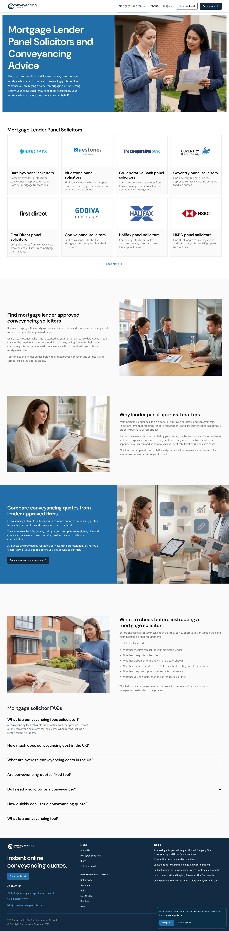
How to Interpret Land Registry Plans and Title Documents (184, 875)
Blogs (166, 6)
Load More (112, 264)
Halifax (84, 890)
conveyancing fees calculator (26, 725)
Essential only (184, 922)
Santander (85, 885)
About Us (85, 850)
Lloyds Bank (86, 896)
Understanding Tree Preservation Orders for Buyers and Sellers (186, 880)
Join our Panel (187, 6)
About (154, 6)
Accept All (166, 922)
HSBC (83, 906)
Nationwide (86, 880)
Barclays (84, 901)
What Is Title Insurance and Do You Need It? (176, 859)
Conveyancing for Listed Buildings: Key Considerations (182, 864)
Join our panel (88, 866)
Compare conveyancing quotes (26, 560)
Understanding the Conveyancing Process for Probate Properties (187, 870)
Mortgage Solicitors (131, 6)
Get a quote (209, 6)
